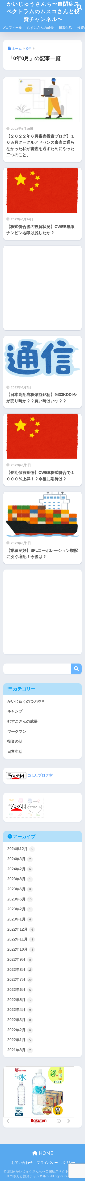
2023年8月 (19, 879)
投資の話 (14, 741)
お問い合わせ (22, 1163)
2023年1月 (19, 919)
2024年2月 (19, 869)
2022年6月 (19, 990)
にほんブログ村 (39, 775)
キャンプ (14, 711)
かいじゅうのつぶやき (26, 701)
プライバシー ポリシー (56, 1163)
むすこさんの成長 (40, 27)
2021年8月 (19, 1050)
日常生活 (65, 27)
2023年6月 (19, 889)
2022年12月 (20, 929)
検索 (76, 669)
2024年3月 (19, 859)
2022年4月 (19, 1010)
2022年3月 (19, 1020)
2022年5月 (19, 1000)
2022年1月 (19, 1040)
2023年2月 (19, 909)
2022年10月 (20, 949)
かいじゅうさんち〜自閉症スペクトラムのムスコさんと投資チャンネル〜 (43, 11)
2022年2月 (19, 1030)
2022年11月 (20, 939)
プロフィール (12, 27)
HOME (45, 1153)
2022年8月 (19, 970)
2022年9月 (19, 959)
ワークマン (16, 731)
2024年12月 (20, 849)
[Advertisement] (42, 288)
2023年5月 (19, 899)
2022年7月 (19, 979)
